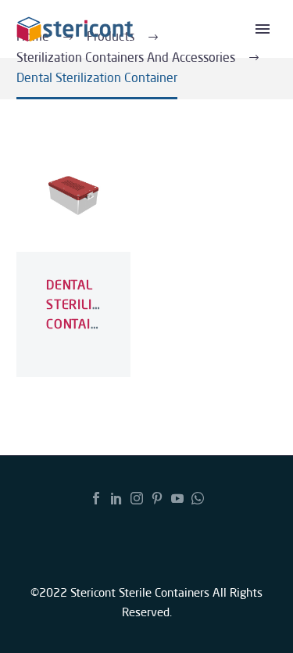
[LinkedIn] (116, 498)
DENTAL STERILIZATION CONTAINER (92, 304)
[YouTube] (177, 498)
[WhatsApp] (197, 498)
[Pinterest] (157, 498)
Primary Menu (262, 29)
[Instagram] (136, 498)
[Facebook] (96, 498)
